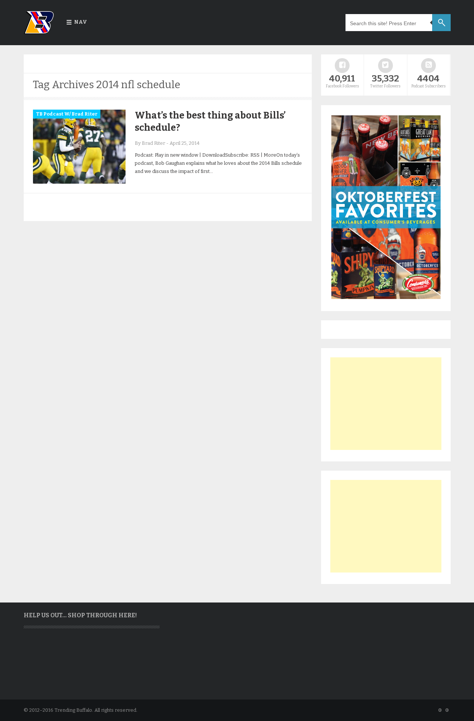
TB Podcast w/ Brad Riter (66, 114)
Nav (80, 22)
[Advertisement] (385, 403)
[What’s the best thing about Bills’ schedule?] (79, 182)
